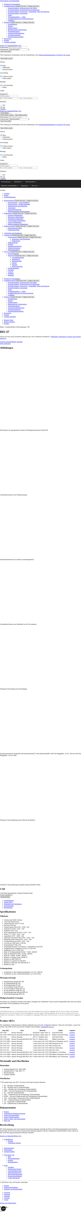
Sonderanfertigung (10, 197)
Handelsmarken (13, 1162)
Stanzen (10, 26)
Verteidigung (16, 259)
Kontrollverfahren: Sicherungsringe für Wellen (22, 8)
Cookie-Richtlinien (14, 1178)
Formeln (10, 244)
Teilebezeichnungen (14, 248)
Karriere (10, 1160)
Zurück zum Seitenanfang (8, 1203)
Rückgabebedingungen (15, 1174)
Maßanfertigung (13, 243)
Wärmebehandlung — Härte (17, 17)
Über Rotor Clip (9, 1155)
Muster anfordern (9, 322)
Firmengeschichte (13, 254)
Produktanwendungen (15, 246)
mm (3, 107)
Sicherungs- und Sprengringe (21, 239)
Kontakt (6, 40)
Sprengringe (12, 208)
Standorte (11, 273)
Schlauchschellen (30, 181)
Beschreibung (8, 907)
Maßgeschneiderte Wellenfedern (18, 224)
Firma (6, 1165)
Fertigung (7, 22)
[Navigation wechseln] (10, 113)
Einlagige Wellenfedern (15, 215)
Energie (14, 263)
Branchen (11, 255)
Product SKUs (8, 902)
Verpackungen (12, 237)
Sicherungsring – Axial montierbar (18, 202)
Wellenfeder (6, 67)
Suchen (3, 109)
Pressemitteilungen (14, 1158)
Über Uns (34, 185)
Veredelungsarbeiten (14, 35)
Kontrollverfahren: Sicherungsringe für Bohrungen (24, 10)
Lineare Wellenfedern (14, 222)
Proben (6, 195)
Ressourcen (7, 38)
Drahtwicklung (12, 28)
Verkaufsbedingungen (15, 1171)
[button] (6, 58)
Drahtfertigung (12, 24)
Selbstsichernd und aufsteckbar (17, 206)
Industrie (14, 264)
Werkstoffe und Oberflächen (9, 185)
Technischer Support (14, 1143)
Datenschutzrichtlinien (15, 1176)
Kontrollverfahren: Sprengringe (17, 13)
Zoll (3, 105)
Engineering (24, 185)
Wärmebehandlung (14, 31)
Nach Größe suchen (21, 115)
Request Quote (8, 320)
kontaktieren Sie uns (47, 1027)
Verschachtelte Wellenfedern (17, 220)
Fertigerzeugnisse (17, 266)
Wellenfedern (17, 181)
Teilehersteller (4, 49)
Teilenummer (4, 47)
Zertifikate (11, 20)
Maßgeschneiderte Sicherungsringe (19, 211)
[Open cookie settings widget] (3, 1208)
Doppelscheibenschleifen (16, 37)
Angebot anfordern (10, 42)
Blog (9, 1157)
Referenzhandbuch (14, 250)
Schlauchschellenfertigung (16, 33)
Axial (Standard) (7, 85)
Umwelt (10, 272)
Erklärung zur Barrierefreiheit (13, 1189)
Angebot (6, 193)
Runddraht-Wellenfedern (15, 219)
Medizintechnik (17, 261)
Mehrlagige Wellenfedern (16, 217)
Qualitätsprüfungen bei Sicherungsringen (20, 19)
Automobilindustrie (18, 257)
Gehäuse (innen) (7, 76)
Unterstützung (8, 1139)
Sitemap (6, 1185)
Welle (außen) (6, 78)
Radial (4, 87)
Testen (10, 15)
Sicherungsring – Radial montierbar (19, 204)
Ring (4, 65)
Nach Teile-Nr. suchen (7, 115)
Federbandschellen (14, 230)
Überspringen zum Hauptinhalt (9, 1)
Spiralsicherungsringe (14, 209)
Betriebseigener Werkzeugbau (17, 30)
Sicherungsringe (5, 181)
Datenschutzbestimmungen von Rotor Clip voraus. (54, 55)
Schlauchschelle (7, 69)
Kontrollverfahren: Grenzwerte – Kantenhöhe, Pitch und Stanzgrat (28, 11)
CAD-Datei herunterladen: (16, 893)
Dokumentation (9, 906)
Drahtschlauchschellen (15, 228)
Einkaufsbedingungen (15, 1172)
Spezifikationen (9, 900)
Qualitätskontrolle (9, 6)
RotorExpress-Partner (14, 1169)
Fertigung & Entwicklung (12, 4)
